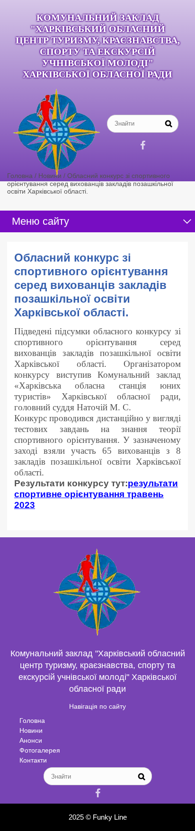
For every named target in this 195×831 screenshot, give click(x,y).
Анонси (30, 740)
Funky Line (110, 817)
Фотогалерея (39, 750)
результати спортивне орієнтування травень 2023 (96, 494)
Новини (31, 730)
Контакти (33, 760)
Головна (32, 720)
